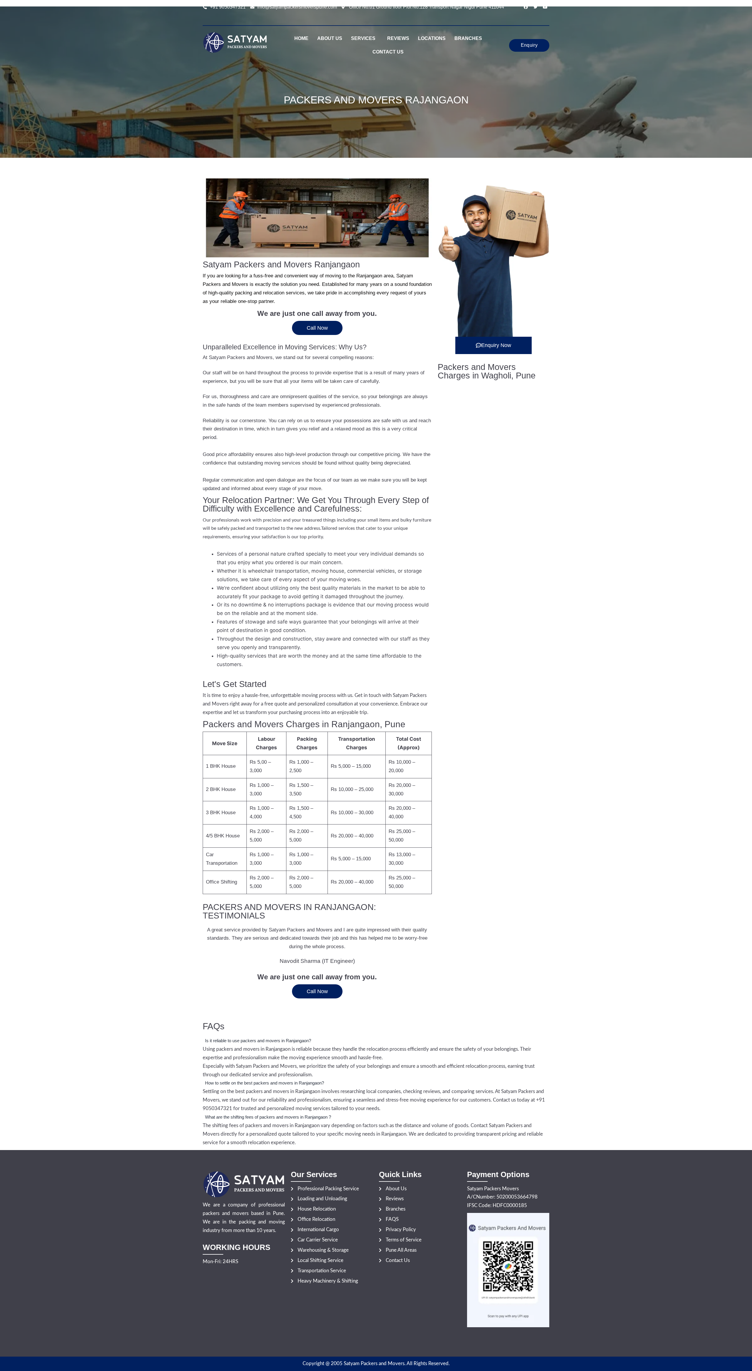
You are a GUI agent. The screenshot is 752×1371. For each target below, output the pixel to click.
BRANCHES (468, 38)
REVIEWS (398, 38)
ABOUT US (329, 38)
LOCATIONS (432, 38)
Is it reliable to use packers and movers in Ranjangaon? (258, 1040)
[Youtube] (545, 7)
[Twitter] (535, 7)
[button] (365, 38)
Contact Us (388, 51)
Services (363, 38)
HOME (301, 38)
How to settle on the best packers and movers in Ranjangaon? (264, 1082)
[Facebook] (526, 7)
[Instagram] (545, 15)
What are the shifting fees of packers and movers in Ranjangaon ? (268, 1116)
